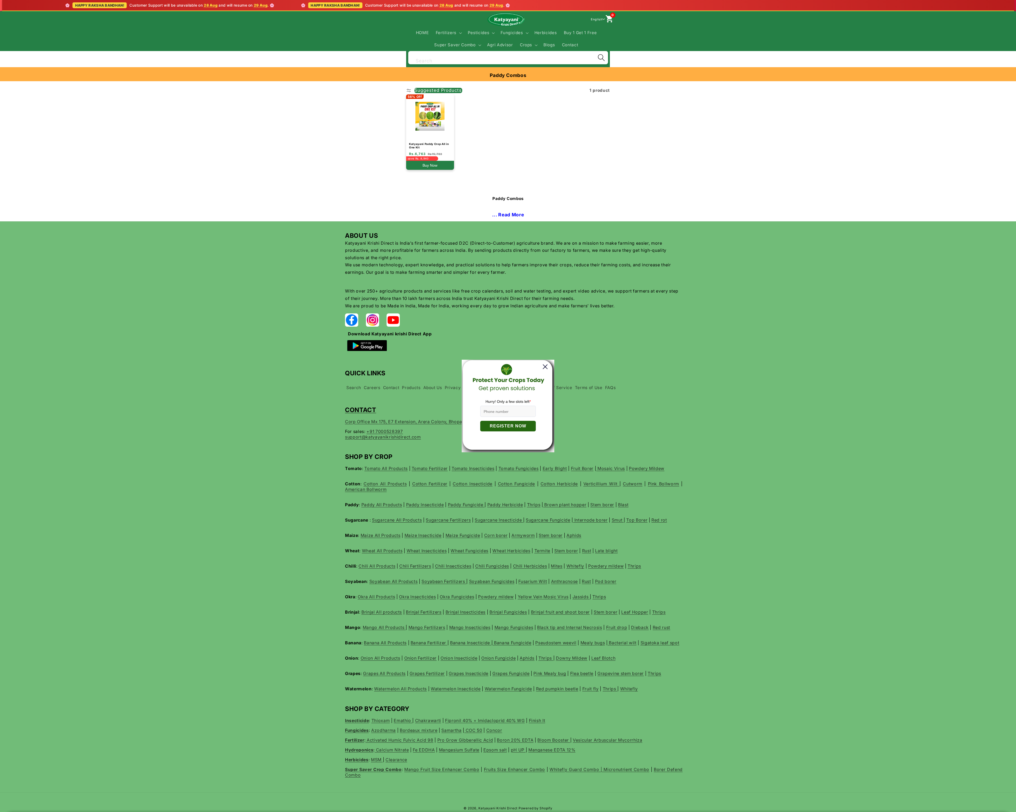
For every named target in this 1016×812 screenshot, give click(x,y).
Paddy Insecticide (425, 504)
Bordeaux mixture (419, 730)
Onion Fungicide (498, 658)
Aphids (573, 535)
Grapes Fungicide (511, 673)
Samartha (451, 730)
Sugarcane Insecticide (499, 520)
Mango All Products (384, 627)
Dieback (640, 627)
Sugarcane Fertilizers (448, 520)
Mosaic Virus (610, 468)
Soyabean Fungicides (492, 581)
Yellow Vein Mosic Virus (543, 596)
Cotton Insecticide (472, 483)
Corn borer (496, 535)
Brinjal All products (381, 612)
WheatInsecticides (427, 550)
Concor (494, 730)
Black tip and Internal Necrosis (569, 627)
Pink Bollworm (663, 483)
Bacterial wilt (622, 642)
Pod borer (605, 581)
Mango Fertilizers (427, 627)
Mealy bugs (592, 642)
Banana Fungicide (512, 642)
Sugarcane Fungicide (548, 520)
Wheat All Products (382, 550)
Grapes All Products (384, 673)
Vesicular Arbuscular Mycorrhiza (607, 740)
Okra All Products (376, 596)
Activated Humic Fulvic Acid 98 (399, 740)
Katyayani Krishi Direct (498, 808)
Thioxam (380, 720)
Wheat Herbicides (511, 550)
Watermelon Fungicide (508, 688)
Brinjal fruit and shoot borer (560, 612)
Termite (542, 550)
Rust (586, 550)
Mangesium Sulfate (459, 749)
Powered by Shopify (535, 808)
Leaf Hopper (634, 612)
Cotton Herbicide (559, 483)
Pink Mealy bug (549, 673)
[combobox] (508, 57)
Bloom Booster (553, 740)
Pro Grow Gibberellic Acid (465, 740)
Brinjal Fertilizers (424, 612)
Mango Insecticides (470, 627)
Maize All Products (381, 535)
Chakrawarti (428, 720)
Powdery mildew (606, 566)
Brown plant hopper (565, 504)
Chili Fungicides (492, 566)
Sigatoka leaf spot (660, 642)
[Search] (601, 57)
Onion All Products (380, 658)
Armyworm (523, 535)
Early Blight (555, 468)
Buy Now (430, 165)
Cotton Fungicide (516, 483)
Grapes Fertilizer (427, 673)
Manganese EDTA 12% (551, 749)
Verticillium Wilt (601, 483)
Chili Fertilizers (415, 566)
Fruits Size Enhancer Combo (514, 769)
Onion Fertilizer (420, 658)
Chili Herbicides (530, 566)
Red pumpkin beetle (557, 688)
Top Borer (636, 520)
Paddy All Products (381, 504)
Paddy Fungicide (466, 504)
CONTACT (360, 410)
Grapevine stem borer (620, 673)
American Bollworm (366, 489)
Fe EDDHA (424, 749)
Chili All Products (377, 566)
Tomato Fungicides (518, 468)
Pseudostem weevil (555, 642)
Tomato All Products (386, 468)
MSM (377, 759)
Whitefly (575, 566)
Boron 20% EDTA (515, 740)
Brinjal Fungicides (508, 612)
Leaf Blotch (603, 658)
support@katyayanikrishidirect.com (383, 437)
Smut (618, 520)
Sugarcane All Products (397, 520)
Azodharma (383, 730)
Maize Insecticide (423, 535)
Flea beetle (581, 673)
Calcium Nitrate (392, 749)
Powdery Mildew (646, 468)
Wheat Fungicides (469, 550)
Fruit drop (616, 627)
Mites (556, 566)
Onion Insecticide (459, 658)
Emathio (403, 720)
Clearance (396, 759)
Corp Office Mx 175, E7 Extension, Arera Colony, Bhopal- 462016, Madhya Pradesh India (438, 421)
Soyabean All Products (393, 581)
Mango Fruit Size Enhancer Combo (441, 769)
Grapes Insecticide (468, 673)
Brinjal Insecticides (466, 612)
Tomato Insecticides (473, 468)
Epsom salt (495, 749)
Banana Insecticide (470, 642)
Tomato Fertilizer (430, 468)
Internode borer (590, 520)
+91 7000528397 (384, 431)
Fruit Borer (582, 468)
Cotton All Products (385, 483)
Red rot (659, 520)
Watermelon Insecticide (456, 688)
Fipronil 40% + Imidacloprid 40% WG (485, 720)
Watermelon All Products (400, 688)
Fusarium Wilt (532, 581)
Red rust (661, 627)
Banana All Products (385, 642)
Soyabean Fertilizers (443, 581)
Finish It (537, 720)
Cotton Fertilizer (429, 483)
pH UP (518, 749)
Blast (623, 504)
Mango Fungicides (514, 627)
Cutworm (632, 483)
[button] (448, 33)
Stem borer (602, 504)
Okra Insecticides (417, 596)
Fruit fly (590, 688)
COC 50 (473, 730)
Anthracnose (564, 581)
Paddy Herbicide (505, 504)
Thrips (534, 504)
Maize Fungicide (463, 535)
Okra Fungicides (457, 596)
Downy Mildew (571, 658)
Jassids (581, 596)
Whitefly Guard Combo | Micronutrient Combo (599, 769)
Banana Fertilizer (429, 642)
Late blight (606, 550)
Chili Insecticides (453, 566)
